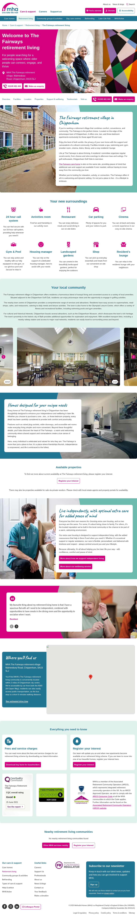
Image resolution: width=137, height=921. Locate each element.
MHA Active (119, 18)
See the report (14, 807)
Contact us (38, 888)
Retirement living (26, 18)
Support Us (39, 871)
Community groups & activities (49, 18)
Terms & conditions (120, 913)
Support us (56, 11)
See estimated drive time (17, 701)
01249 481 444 (14, 86)
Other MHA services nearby (55, 845)
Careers (43, 11)
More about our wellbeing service (75, 566)
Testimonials (72, 99)
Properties (39, 99)
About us (107, 4)
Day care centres (73, 18)
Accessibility (127, 11)
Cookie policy (106, 913)
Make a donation (41, 896)
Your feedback (40, 892)
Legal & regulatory (80, 913)
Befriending (89, 18)
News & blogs (118, 4)
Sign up (93, 884)
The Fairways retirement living (56, 25)
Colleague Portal (31, 907)
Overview (6, 99)
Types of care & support (12, 883)
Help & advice (8, 888)
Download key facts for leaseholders (23, 765)
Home (4, 25)
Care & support (28, 11)
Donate (111, 11)
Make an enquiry (36, 86)
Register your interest (68, 481)
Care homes (9, 18)
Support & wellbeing (55, 99)
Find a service (95, 11)
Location (27, 99)
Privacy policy (94, 913)
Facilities (17, 99)
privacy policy (109, 893)
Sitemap (132, 913)
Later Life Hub (104, 18)
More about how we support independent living (82, 558)
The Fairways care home (69, 164)
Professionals (40, 875)
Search (132, 4)
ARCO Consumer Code (103, 796)
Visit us (84, 99)
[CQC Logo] (14, 782)
